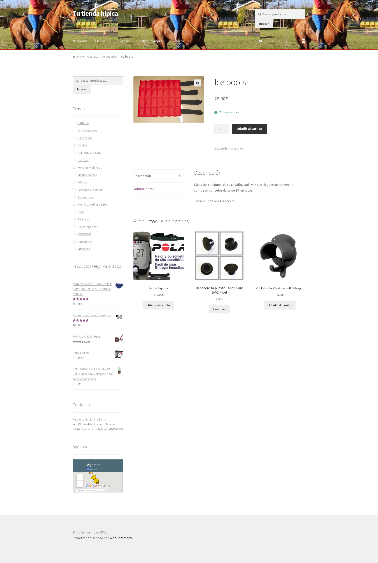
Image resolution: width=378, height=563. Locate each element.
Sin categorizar (88, 227)
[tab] (158, 176)
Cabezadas (85, 138)
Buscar (264, 24)
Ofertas (83, 182)
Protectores (86, 197)
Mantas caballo (87, 175)
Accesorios (109, 56)
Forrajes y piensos (90, 167)
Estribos (83, 160)
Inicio (80, 56)
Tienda (100, 41)
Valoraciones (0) (145, 188)
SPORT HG (84, 234)
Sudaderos (85, 242)
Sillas (81, 212)
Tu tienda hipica (95, 13)
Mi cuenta (80, 41)
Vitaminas (84, 249)
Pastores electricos (90, 190)
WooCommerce (121, 538)
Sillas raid (84, 219)
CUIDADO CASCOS (89, 153)
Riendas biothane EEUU (93, 204)
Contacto (177, 41)
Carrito (123, 41)
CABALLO (93, 56)
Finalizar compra (149, 41)
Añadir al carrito (249, 128)
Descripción (142, 176)
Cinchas (83, 145)
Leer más (219, 309)
